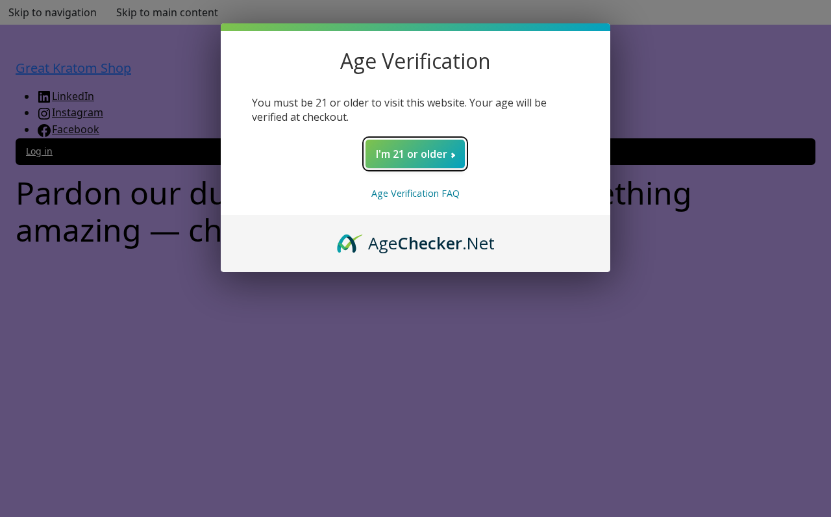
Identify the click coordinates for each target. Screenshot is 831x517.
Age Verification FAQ (415, 193)
